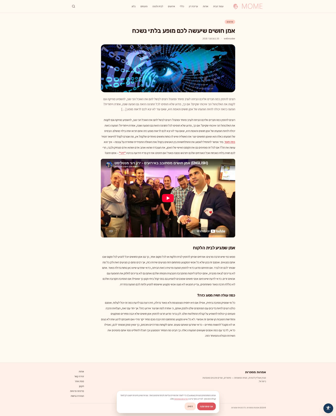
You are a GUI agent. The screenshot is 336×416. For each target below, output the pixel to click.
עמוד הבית (218, 6)
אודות (205, 6)
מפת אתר (79, 381)
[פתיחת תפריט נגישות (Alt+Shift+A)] (328, 408)
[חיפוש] (73, 6)
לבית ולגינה (157, 6)
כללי (182, 6)
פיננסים (144, 6)
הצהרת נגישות (77, 395)
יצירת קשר (79, 376)
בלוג (134, 6)
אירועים (171, 6)
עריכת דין (193, 6)
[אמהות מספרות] (248, 6)
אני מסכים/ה (206, 406)
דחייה (190, 406)
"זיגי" (122, 153)
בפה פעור (229, 142)
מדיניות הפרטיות (181, 398)
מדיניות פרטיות (77, 391)
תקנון (81, 386)
